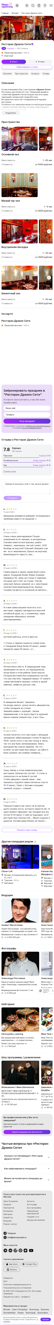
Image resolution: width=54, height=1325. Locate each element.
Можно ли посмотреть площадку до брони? (23, 1180)
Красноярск (43, 1313)
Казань (21, 1313)
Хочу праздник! (27, 421)
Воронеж (45, 1309)
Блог (6, 1281)
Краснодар (31, 1313)
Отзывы (46, 74)
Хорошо (45, 1319)
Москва (15, 13)
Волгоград (34, 1309)
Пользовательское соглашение (17, 1288)
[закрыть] (52, 990)
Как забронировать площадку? (20, 1168)
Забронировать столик (27, 67)
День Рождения (11, 1201)
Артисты (31, 1201)
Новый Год (8, 1217)
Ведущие (8, 1221)
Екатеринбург (10, 1313)
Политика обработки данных (46, 991)
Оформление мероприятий (33, 1212)
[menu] (50, 5)
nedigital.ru (25, 1297)
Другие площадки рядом (17, 841)
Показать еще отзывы (27, 830)
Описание (7, 74)
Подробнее (11, 113)
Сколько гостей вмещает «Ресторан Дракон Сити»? (23, 1157)
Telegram (11, 1233)
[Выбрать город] (17, 5)
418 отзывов (22, 48)
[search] (32, 5)
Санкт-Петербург (20, 1309)
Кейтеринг (8, 1214)
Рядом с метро (10, 1224)
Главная (5, 13)
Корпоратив (9, 1208)
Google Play (31, 1264)
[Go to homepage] (8, 5)
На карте (35, 74)
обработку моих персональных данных (38, 426)
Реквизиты (8, 1278)
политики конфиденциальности (32, 428)
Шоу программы (34, 1208)
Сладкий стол (33, 1217)
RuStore (13, 1270)
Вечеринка (8, 1211)
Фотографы (32, 1204)
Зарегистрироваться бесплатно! (27, 1132)
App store (13, 1264)
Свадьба (7, 1204)
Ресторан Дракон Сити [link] (32, 13)
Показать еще (10, 471)
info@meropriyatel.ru (16, 1237)
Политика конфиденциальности (17, 1284)
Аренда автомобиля (36, 1220)
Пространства (21, 74)
